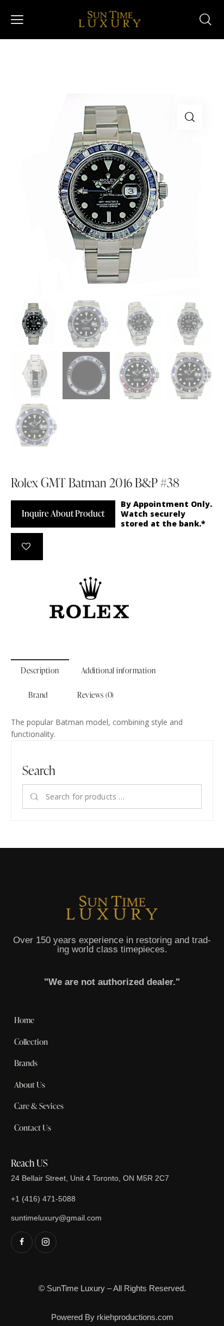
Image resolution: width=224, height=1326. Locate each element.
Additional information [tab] (118, 670)
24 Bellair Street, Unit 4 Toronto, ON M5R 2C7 (90, 1178)
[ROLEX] (89, 598)
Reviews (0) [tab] (95, 695)
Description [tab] (40, 670)
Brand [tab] (38, 695)
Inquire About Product (63, 513)
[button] (189, 117)
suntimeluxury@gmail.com (56, 1217)
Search (34, 796)
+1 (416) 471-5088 (43, 1198)
